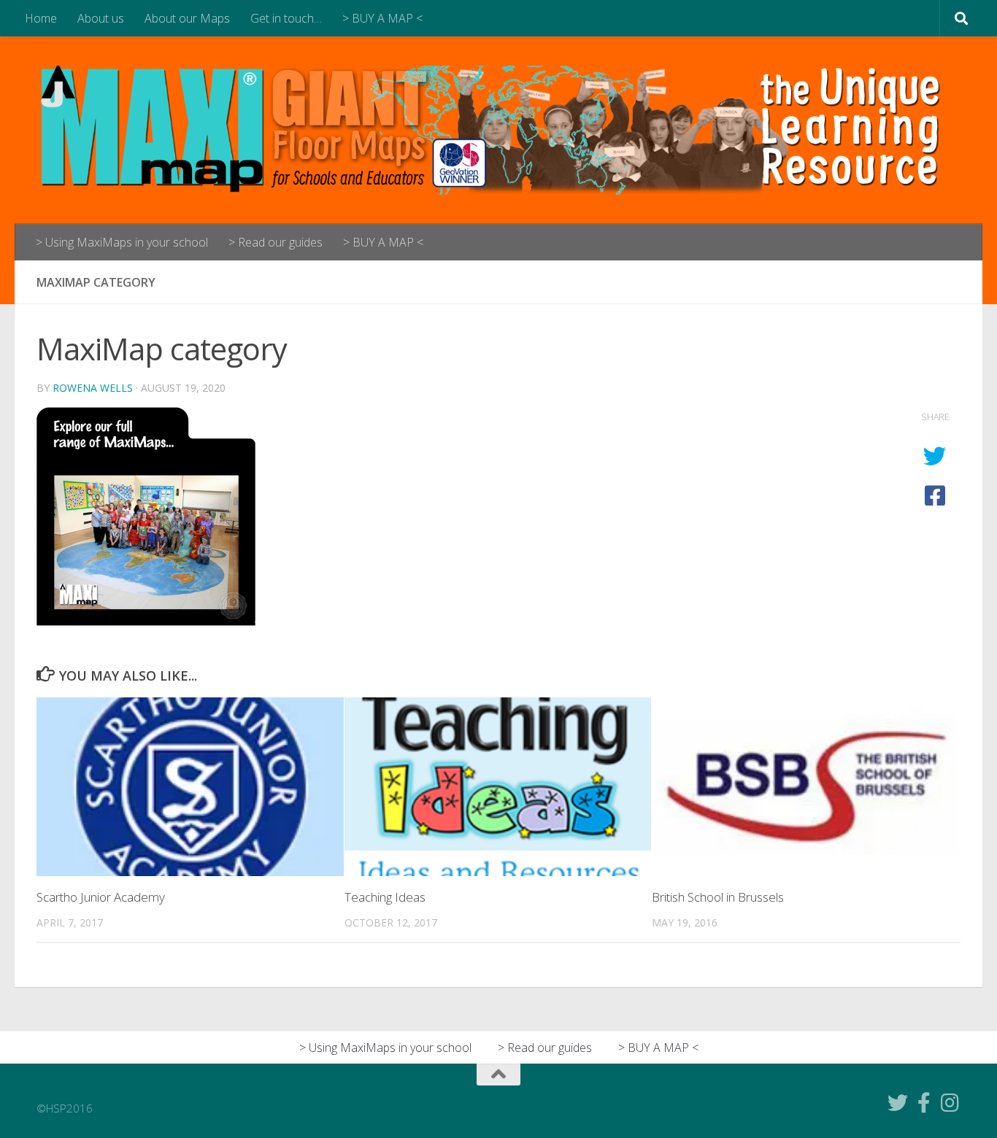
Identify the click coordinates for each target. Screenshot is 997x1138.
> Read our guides (275, 242)
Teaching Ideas (385, 897)
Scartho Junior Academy (100, 897)
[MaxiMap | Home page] (498, 130)
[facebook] (924, 1103)
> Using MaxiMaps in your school (122, 242)
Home (41, 18)
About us (100, 18)
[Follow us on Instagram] (950, 1103)
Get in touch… (286, 18)
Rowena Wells (93, 388)
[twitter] (898, 1103)
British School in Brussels (718, 897)
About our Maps (187, 18)
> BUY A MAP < (382, 18)
